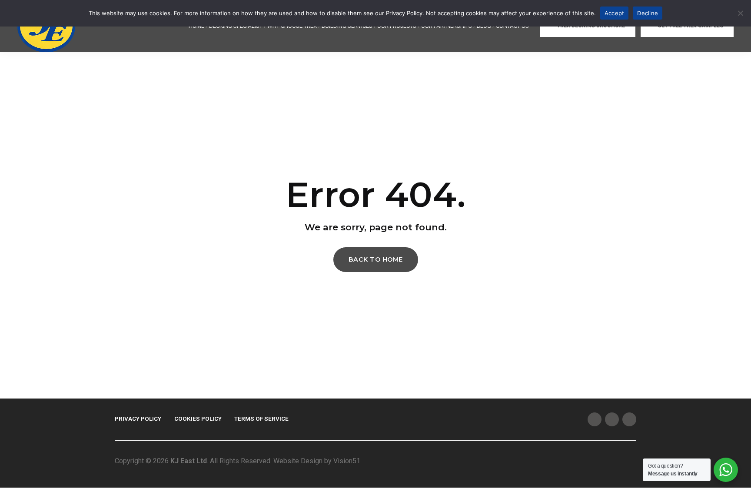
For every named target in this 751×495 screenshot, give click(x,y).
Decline (647, 13)
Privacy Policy (138, 418)
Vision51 (346, 461)
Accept (615, 13)
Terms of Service (261, 418)
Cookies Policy (198, 418)
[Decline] (740, 13)
